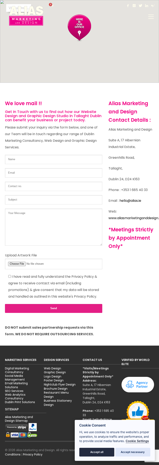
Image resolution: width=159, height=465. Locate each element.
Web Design (52, 368)
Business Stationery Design (58, 403)
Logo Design (52, 376)
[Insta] (134, 5)
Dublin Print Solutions (20, 402)
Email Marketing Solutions (16, 385)
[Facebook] (128, 5)
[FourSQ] (153, 5)
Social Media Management (15, 378)
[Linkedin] (146, 5)
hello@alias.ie (130, 200)
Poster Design (54, 380)
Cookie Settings (137, 441)
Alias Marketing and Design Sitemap (19, 419)
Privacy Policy (32, 454)
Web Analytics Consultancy (15, 396)
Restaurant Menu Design (56, 395)
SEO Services (14, 391)
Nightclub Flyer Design (60, 384)
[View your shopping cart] (52, 5)
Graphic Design (55, 372)
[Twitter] (140, 5)
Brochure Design (55, 389)
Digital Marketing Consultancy (17, 370)
